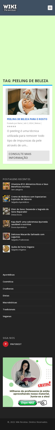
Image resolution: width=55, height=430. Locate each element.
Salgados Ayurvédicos (20, 202)
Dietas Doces (16, 215)
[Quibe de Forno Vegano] (6, 248)
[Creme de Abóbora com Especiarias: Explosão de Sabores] (6, 198)
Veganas (7, 316)
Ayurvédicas (9, 274)
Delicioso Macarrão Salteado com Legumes (27, 235)
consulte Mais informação (20, 156)
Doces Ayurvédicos (19, 227)
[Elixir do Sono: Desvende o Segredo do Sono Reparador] (6, 211)
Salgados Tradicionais (20, 240)
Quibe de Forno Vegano (22, 247)
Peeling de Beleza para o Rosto (27, 119)
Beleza (37, 123)
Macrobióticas (10, 302)
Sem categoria (17, 189)
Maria (20, 123)
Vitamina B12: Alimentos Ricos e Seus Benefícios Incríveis (29, 185)
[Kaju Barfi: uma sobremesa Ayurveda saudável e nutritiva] (6, 223)
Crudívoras (8, 288)
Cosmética (8, 281)
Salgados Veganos (18, 250)
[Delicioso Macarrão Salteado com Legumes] (6, 236)
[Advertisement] (27, 44)
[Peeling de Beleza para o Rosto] (28, 101)
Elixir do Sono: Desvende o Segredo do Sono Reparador (30, 210)
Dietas (6, 295)
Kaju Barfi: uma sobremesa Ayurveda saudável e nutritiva (29, 223)
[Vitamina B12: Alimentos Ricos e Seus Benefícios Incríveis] (6, 186)
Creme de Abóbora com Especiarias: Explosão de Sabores (29, 198)
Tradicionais (9, 309)
